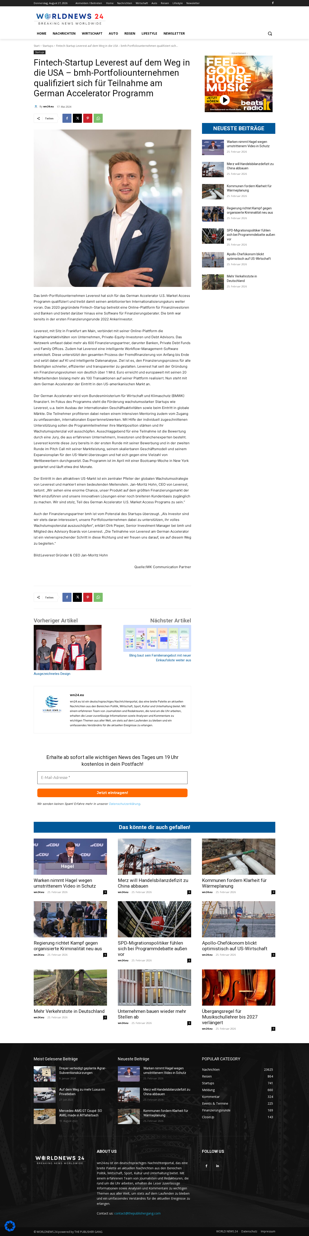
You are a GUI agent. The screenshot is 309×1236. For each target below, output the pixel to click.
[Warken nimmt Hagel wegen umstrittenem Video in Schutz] (213, 147)
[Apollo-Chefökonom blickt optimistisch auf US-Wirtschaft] (213, 259)
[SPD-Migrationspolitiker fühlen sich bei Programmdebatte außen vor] (213, 236)
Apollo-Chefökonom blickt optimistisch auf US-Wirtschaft (234, 945)
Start (37, 46)
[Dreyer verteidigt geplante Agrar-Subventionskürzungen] (45, 1074)
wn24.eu (48, 106)
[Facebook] (272, 3)
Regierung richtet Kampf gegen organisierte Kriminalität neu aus (68, 945)
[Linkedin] (217, 1166)
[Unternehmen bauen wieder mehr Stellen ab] (154, 987)
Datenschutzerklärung (124, 804)
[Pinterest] (87, 118)
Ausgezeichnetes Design (52, 674)
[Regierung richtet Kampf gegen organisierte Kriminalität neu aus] (213, 214)
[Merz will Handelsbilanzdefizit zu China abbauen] (213, 169)
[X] (77, 118)
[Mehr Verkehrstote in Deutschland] (213, 282)
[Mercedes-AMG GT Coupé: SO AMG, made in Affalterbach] (45, 1116)
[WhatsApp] (98, 118)
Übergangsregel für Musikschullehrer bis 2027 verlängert (230, 1017)
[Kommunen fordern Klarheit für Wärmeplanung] (213, 191)
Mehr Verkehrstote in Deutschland (69, 1011)
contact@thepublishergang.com (137, 1213)
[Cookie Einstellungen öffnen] (10, 1230)
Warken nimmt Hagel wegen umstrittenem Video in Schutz (65, 883)
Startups (48, 46)
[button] (269, 33)
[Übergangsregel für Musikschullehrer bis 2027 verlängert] (238, 987)
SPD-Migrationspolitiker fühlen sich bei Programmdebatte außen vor (251, 235)
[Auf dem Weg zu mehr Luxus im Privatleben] (45, 1095)
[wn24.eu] (37, 106)
